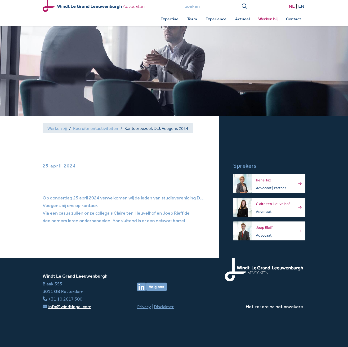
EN (301, 6)
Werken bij (267, 19)
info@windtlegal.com (69, 306)
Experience (216, 19)
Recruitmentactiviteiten (95, 128)
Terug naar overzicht (69, 144)
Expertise (169, 19)
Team (192, 19)
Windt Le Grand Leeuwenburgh (75, 276)
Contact (293, 19)
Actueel (242, 19)
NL (292, 6)
